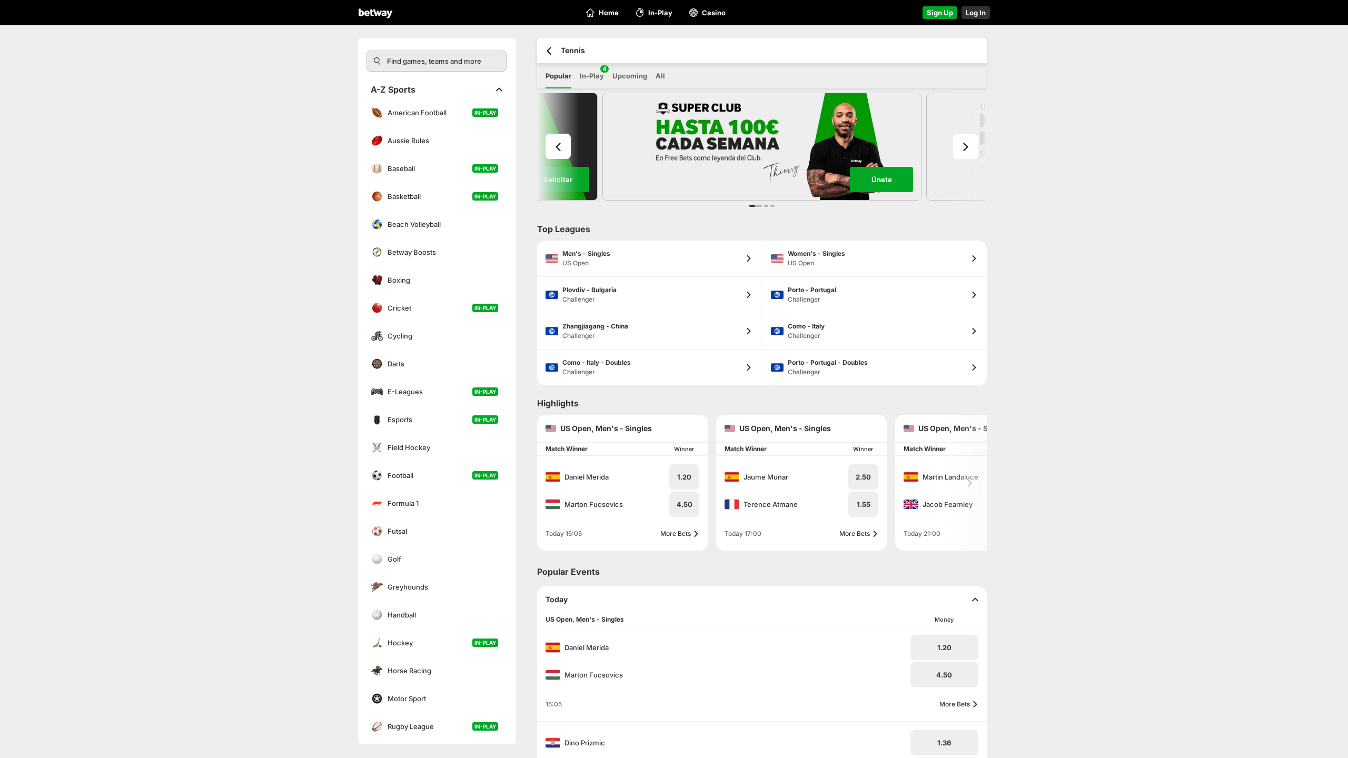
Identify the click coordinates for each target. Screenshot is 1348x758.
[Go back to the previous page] (549, 51)
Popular (558, 76)
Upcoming (629, 76)
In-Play (592, 73)
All (660, 76)
